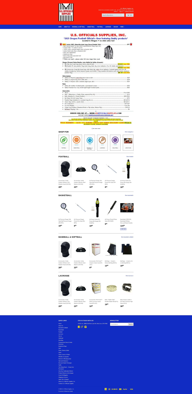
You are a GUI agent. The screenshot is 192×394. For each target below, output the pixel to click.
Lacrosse (108, 27)
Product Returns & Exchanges (65, 373)
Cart (131, 15)
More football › (130, 156)
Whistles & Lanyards (63, 356)
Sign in (121, 11)
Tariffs (59, 365)
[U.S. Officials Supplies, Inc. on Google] (82, 327)
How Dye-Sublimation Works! (65, 371)
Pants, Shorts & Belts (63, 350)
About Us (67, 27)
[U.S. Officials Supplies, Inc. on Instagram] (85, 327)
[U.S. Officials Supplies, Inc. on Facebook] (79, 327)
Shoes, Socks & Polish (64, 354)
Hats (59, 348)
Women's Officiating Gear (64, 358)
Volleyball (60, 338)
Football (100, 27)
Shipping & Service (63, 377)
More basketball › (129, 195)
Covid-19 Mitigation (63, 375)
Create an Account (129, 11)
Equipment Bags (62, 346)
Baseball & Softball (78, 27)
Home (60, 27)
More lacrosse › (130, 275)
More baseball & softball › (127, 237)
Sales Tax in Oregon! (63, 379)
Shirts (59, 352)
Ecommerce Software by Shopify (65, 391)
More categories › (129, 131)
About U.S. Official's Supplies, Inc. (66, 381)
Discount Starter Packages (65, 363)
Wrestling (60, 340)
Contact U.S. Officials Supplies (66, 383)
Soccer (116, 27)
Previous (61, 79)
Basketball (91, 27)
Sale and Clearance (63, 361)
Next (130, 79)
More (122, 27)
